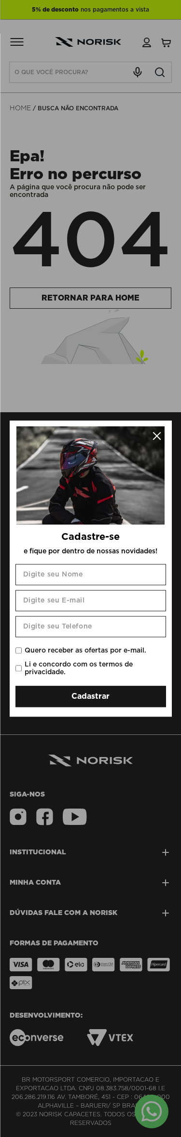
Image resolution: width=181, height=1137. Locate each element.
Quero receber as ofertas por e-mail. (85, 650)
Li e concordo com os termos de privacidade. (79, 668)
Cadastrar (90, 696)
